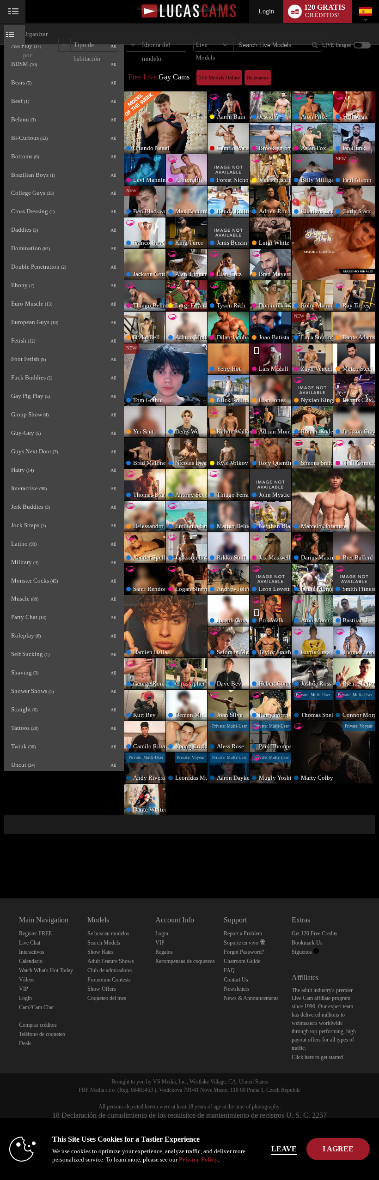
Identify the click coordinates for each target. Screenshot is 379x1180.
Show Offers (101, 989)
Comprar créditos (38, 1025)
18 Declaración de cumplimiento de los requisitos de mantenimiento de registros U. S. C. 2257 (189, 1115)
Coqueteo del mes (106, 998)
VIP (23, 989)
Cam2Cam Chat (36, 1007)
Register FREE (35, 933)
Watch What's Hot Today (46, 970)
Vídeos (27, 979)
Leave (284, 1149)
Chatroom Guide (242, 961)
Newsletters (237, 989)
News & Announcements (251, 998)
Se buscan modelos (108, 933)
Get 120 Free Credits (314, 933)
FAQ (229, 970)
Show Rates (100, 952)
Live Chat (29, 942)
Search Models (103, 942)
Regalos (164, 952)
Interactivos (31, 952)
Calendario (31, 961)
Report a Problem (243, 933)
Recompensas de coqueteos (185, 961)
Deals (25, 1043)
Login (266, 11)
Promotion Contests (109, 979)
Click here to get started (317, 1057)
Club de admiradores (110, 970)
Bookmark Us (307, 942)
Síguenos (302, 952)
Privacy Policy (198, 1159)
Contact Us (236, 979)
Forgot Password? (244, 952)
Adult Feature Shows (110, 961)
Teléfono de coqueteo (42, 1034)
